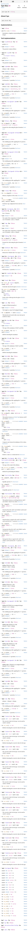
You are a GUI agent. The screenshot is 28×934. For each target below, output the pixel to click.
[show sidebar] (1, 1)
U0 (13, 1)
